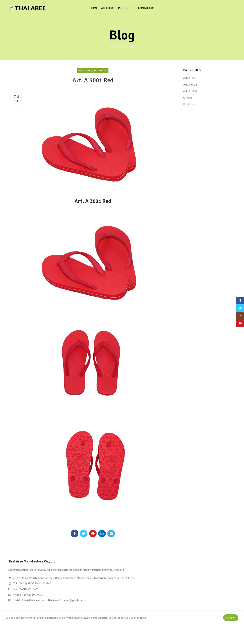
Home (114, 46)
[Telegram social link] (111, 533)
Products (100, 70)
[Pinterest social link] (93, 533)
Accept (231, 617)
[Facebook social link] (74, 533)
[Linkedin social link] (102, 533)
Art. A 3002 (190, 84)
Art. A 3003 (190, 91)
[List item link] (122, 583)
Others (187, 97)
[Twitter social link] (83, 533)
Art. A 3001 (127, 46)
